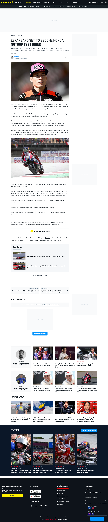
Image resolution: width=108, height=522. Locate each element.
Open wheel (75, 2)
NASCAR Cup (36, 2)
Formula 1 (18, 2)
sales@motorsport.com (91, 497)
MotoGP (27, 2)
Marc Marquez (15, 224)
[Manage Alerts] (42, 279)
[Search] (102, 2)
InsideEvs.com (61, 490)
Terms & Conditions (45, 517)
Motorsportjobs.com (62, 496)
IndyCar (46, 2)
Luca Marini (46, 240)
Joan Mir (47, 238)
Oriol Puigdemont (19, 56)
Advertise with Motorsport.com (93, 492)
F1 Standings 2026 (59, 6)
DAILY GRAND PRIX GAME (33, 6)
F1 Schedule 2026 (47, 6)
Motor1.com (60, 493)
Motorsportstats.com (63, 501)
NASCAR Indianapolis (83, 6)
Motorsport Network (50, 519)
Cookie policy (54, 517)
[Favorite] (62, 57)
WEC (54, 2)
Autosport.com (61, 498)
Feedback (87, 489)
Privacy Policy (63, 517)
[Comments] (66, 57)
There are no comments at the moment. (40, 304)
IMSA (60, 2)
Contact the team (89, 495)
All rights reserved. (62, 519)
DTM (67, 2)
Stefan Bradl (52, 134)
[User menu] (105, 2)
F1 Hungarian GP (71, 6)
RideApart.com (61, 504)
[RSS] (31, 510)
